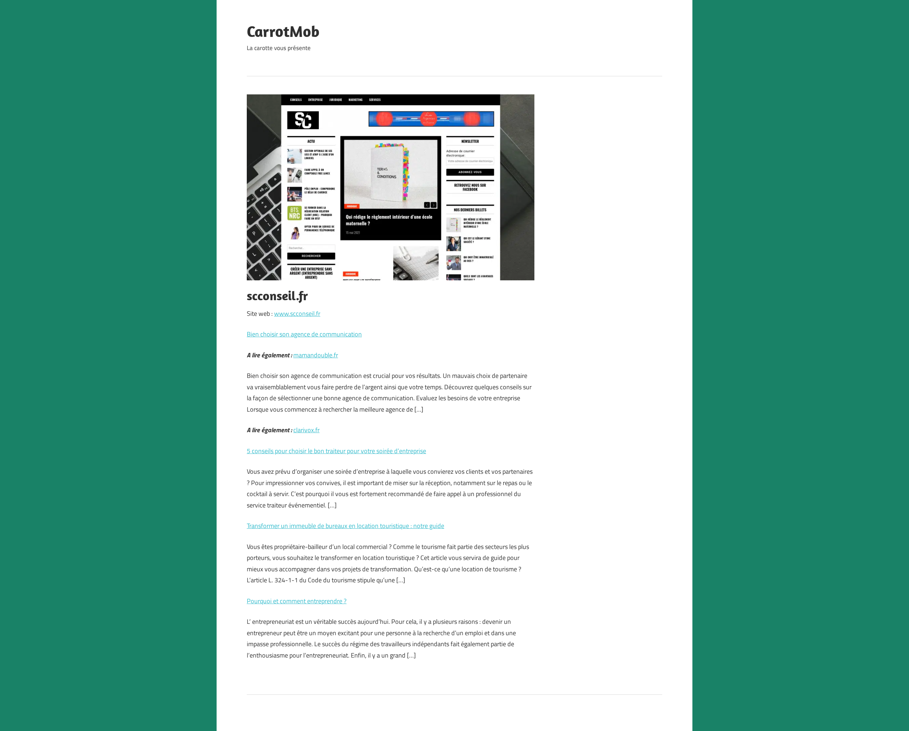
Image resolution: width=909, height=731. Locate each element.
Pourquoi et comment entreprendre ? (297, 601)
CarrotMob (283, 31)
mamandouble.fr (315, 355)
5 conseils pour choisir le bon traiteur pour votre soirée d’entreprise (336, 451)
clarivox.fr (306, 430)
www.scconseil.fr (297, 313)
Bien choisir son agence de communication (304, 334)
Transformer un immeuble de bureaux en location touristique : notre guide (345, 526)
